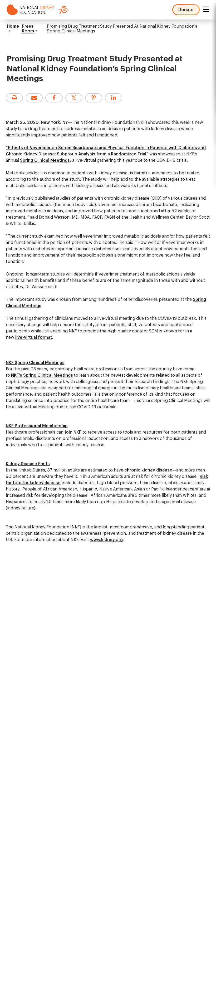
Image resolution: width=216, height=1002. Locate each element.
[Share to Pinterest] (93, 97)
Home (13, 26)
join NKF (73, 432)
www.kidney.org (106, 540)
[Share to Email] (34, 97)
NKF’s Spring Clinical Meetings (42, 375)
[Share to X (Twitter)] (73, 97)
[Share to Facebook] (53, 97)
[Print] (14, 97)
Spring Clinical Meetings (45, 160)
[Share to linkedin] (113, 97)
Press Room (28, 28)
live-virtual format (33, 337)
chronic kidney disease (148, 470)
